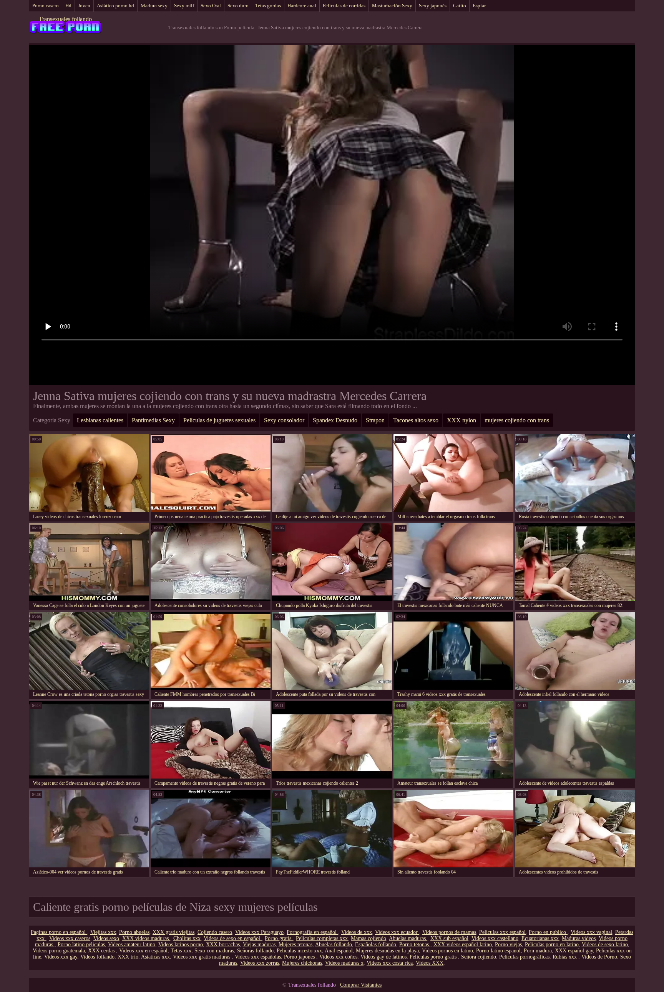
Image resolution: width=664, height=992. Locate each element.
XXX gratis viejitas (173, 932)
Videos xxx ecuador (397, 932)
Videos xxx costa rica (390, 963)
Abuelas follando (333, 944)
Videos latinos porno (180, 944)
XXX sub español (449, 938)
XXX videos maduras (146, 938)
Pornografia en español (312, 932)
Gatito (459, 5)
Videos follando (97, 957)
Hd (68, 5)
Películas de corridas (344, 5)
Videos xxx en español (143, 951)
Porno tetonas (414, 944)
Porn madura (538, 951)
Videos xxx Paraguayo (259, 932)
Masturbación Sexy (392, 5)
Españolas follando (375, 944)
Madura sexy (154, 5)
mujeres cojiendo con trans (517, 420)
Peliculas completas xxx (322, 938)
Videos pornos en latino (447, 951)
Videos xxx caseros (69, 938)
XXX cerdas (102, 951)
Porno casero (45, 5)
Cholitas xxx (187, 938)
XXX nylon (461, 420)
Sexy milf (184, 5)
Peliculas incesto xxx (299, 951)
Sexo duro (238, 5)
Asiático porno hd (115, 5)
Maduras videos (579, 938)
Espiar (479, 5)
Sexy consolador (284, 420)
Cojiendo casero (215, 932)
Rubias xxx (565, 957)
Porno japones (300, 957)
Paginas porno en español (59, 932)
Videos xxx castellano (494, 938)
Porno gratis (279, 938)
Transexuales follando (65, 19)
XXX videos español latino (462, 944)
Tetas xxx (181, 951)
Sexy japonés (433, 5)
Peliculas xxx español (502, 932)
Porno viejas (508, 944)
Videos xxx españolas (258, 957)
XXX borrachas (223, 944)
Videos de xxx (356, 932)
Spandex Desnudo (335, 420)
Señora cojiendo (478, 957)
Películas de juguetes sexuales (219, 420)
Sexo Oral (211, 5)
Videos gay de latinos (383, 957)
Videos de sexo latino (605, 944)
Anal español (339, 951)
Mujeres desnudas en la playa (387, 951)
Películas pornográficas (524, 957)
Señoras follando (255, 951)
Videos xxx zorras (259, 963)
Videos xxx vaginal (591, 932)
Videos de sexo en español (233, 938)
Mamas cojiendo (368, 938)
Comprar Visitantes (361, 985)
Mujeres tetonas (295, 944)
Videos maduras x (344, 963)
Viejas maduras (259, 944)
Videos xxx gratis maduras (202, 957)
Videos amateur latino (131, 944)
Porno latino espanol (498, 951)
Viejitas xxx (103, 932)
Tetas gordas (268, 5)
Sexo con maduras (214, 951)
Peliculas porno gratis (434, 957)
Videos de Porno (599, 957)
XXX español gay (574, 951)
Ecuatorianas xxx (540, 938)
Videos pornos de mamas (449, 932)
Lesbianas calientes (100, 420)
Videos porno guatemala (59, 951)
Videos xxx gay (60, 957)
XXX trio (128, 957)
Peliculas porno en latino (552, 944)
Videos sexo (106, 938)
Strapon (375, 420)
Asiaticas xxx (155, 957)
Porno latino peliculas (81, 944)
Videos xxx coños (338, 957)
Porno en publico (548, 932)
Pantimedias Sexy (153, 420)
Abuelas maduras (408, 938)
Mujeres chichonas (302, 963)
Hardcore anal (301, 5)
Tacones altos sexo (415, 420)
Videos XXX (429, 963)
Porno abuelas (134, 932)
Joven (84, 5)
